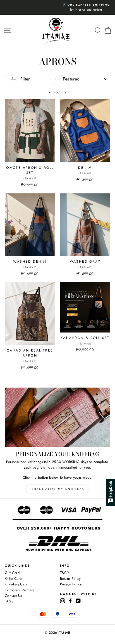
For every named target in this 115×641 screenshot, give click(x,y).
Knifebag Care (16, 584)
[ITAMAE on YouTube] (78, 600)
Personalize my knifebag (57, 489)
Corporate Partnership (22, 590)
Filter (24, 79)
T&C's (65, 572)
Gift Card (12, 572)
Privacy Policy (71, 584)
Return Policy (70, 578)
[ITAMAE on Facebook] (70, 600)
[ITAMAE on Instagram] (62, 600)
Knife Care (13, 578)
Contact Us (13, 595)
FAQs (9, 601)
